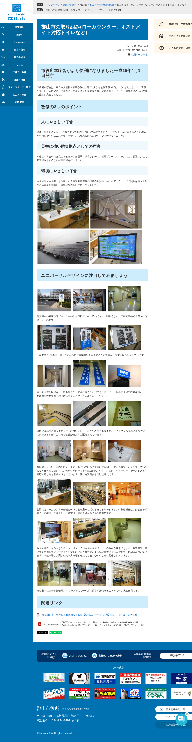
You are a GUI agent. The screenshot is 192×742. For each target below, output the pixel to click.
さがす (19, 34)
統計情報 (147, 657)
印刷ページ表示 (139, 54)
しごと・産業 (19, 94)
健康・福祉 (19, 79)
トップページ (53, 4)
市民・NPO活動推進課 (101, 4)
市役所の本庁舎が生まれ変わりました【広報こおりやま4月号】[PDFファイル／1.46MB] (89, 614)
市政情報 (19, 102)
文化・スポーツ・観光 (19, 87)
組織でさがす (70, 4)
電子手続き (19, 57)
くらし (19, 64)
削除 (119, 10)
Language (19, 42)
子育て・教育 (19, 72)
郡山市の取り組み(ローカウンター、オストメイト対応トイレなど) (81, 10)
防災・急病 (19, 49)
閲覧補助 (19, 27)
